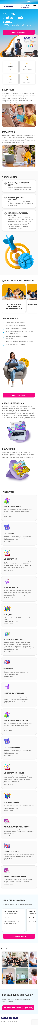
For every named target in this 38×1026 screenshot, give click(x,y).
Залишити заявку (19, 32)
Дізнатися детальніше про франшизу (18, 1008)
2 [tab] (18, 986)
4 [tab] (23, 986)
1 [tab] (15, 986)
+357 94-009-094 (25, 7)
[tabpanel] (15, 967)
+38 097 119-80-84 (25, 5)
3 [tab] (20, 986)
